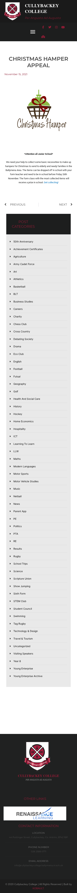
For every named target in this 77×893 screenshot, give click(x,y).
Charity (17, 316)
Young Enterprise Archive (27, 676)
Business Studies (23, 301)
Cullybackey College (42, 8)
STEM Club (19, 601)
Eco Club (18, 354)
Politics (17, 526)
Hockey (17, 414)
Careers (18, 309)
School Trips (20, 563)
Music (16, 488)
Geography (19, 383)
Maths (17, 458)
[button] (33, 32)
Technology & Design (25, 631)
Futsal (16, 376)
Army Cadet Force (23, 264)
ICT (15, 436)
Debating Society (23, 339)
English (17, 361)
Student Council (22, 608)
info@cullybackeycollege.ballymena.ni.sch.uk (38, 865)
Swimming (19, 616)
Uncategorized (21, 646)
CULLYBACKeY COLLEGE (38, 775)
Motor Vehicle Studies (25, 481)
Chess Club (20, 324)
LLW (16, 451)
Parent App (19, 511)
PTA (15, 533)
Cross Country (21, 331)
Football (17, 369)
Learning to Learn (23, 443)
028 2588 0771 (38, 851)
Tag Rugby (19, 623)
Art (15, 271)
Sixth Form (19, 593)
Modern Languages (24, 466)
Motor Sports (20, 473)
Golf (15, 391)
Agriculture (19, 256)
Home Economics (23, 421)
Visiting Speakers (23, 653)
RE (14, 541)
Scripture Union (22, 578)
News (16, 503)
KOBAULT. (38, 888)
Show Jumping (21, 586)
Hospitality (19, 428)
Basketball (19, 286)
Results (17, 548)
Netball (17, 496)
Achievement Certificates (28, 249)
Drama (17, 346)
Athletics (18, 279)
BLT (15, 294)
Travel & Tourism (23, 638)
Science (18, 571)
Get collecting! (51, 182)
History (17, 406)
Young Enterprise (23, 668)
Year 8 (17, 661)
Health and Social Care (26, 398)
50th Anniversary (23, 241)
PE (14, 518)
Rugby (17, 556)
